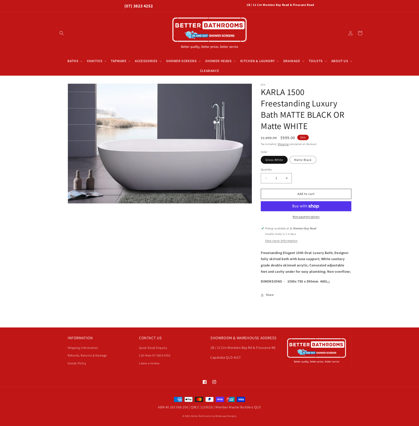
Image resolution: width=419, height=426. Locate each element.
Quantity (266, 169)
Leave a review (149, 363)
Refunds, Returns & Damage (87, 355)
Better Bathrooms (201, 415)
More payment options (306, 216)
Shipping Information (83, 348)
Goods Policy (77, 363)
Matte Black (303, 160)
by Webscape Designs (224, 415)
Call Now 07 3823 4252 (155, 355)
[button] (61, 33)
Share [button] (270, 295)
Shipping (283, 144)
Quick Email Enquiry (153, 348)
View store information (281, 241)
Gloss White (274, 160)
